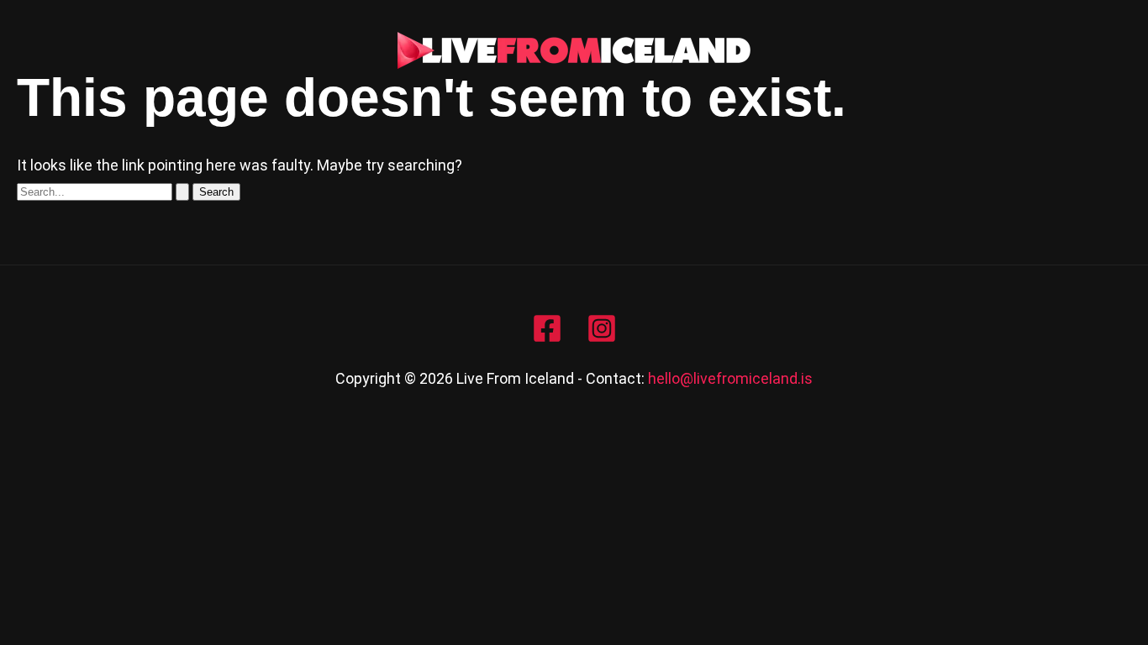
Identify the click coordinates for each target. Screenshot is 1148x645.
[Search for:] (104, 190)
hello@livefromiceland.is (730, 378)
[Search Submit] (182, 192)
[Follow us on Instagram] (602, 328)
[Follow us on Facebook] (547, 328)
